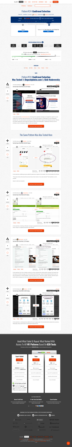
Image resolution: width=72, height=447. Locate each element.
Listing (39, 68)
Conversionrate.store (25, 116)
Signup (35, 68)
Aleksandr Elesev (25, 193)
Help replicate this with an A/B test (46, 54)
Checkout (42, 68)
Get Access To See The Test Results (36, 126)
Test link (58, 84)
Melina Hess (47, 14)
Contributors (30, 6)
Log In (51, 2)
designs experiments (46, 439)
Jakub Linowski (21, 239)
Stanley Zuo (35, 14)
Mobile (31, 68)
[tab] (50, 86)
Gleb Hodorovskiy (27, 84)
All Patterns (24, 6)
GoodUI (16, 2)
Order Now (19, 360)
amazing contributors (31, 440)
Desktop (26, 68)
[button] (36, 101)
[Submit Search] (49, 6)
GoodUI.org (21, 439)
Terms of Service (49, 441)
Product (47, 68)
